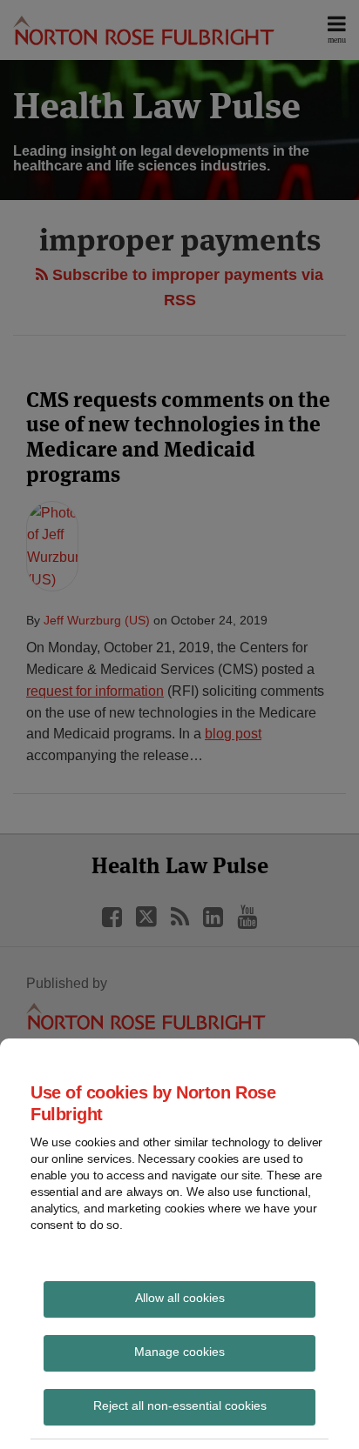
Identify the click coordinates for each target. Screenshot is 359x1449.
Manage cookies (179, 1352)
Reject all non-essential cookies (180, 1405)
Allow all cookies (180, 1298)
